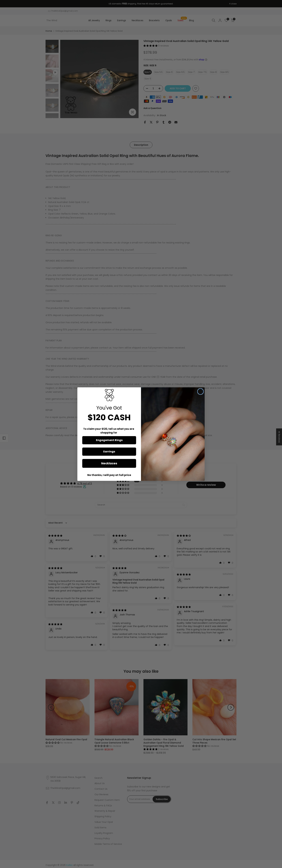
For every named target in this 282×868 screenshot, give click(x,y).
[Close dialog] (200, 391)
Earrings (109, 451)
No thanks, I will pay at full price (109, 475)
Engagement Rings (109, 440)
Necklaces (109, 463)
